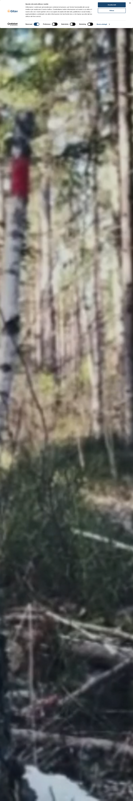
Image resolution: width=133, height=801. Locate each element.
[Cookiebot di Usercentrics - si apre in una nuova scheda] (12, 24)
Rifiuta (112, 10)
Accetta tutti (112, 5)
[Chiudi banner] (130, 3)
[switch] (55, 24)
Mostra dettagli (102, 24)
